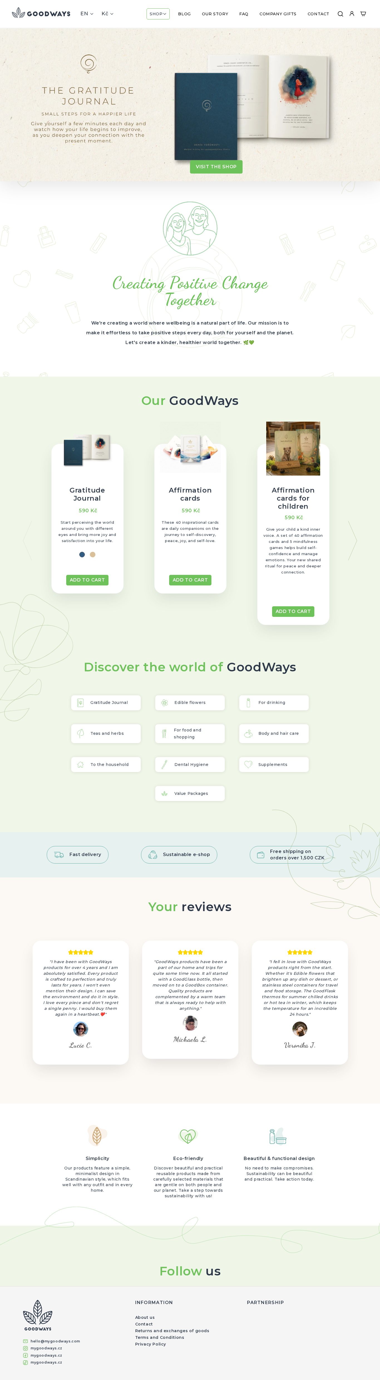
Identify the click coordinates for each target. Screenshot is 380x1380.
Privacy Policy (150, 1344)
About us (145, 1317)
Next (352, 541)
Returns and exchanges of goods (172, 1331)
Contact (144, 1324)
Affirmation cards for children (293, 498)
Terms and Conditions (159, 1337)
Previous (27, 541)
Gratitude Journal (87, 494)
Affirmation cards (190, 494)
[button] (158, 13)
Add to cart (87, 580)
